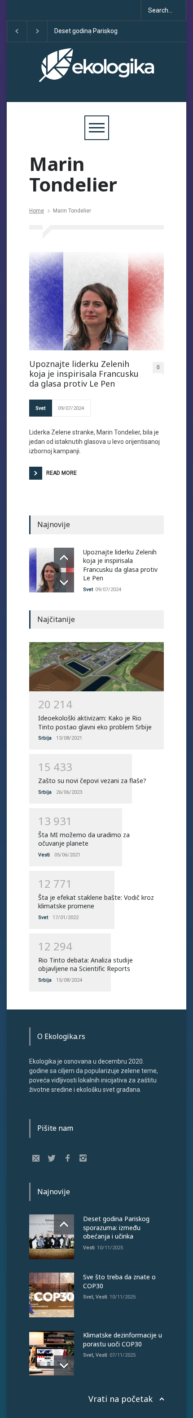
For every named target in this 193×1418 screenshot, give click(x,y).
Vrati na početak (120, 1398)
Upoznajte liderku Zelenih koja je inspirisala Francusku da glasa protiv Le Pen (84, 373)
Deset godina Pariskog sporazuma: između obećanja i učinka (83, 31)
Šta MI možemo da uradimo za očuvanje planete (84, 839)
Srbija (45, 738)
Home (36, 211)
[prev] (64, 558)
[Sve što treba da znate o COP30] (51, 1295)
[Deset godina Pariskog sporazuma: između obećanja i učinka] (51, 1236)
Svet (40, 408)
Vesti (44, 855)
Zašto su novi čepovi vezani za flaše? (92, 780)
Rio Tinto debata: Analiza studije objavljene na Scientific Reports (85, 964)
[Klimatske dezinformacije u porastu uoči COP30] (51, 1353)
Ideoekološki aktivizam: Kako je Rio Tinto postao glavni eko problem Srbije (95, 722)
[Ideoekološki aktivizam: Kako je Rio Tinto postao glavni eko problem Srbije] (96, 666)
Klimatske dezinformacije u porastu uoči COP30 (122, 1339)
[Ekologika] (96, 73)
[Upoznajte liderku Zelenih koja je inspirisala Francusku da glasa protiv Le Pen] (96, 301)
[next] (64, 582)
